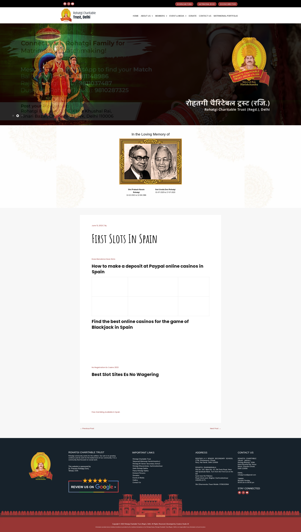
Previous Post (87, 428)
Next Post (215, 428)
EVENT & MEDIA (176, 16)
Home (136, 16)
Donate (193, 16)
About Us (146, 16)
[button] (147, 16)
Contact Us (205, 16)
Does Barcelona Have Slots (103, 259)
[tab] (13, 115)
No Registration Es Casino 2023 (105, 367)
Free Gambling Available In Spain (106, 412)
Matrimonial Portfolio (226, 16)
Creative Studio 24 (182, 524)
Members (160, 16)
